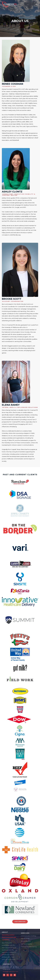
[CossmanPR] (9, 4)
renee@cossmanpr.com (10, 971)
